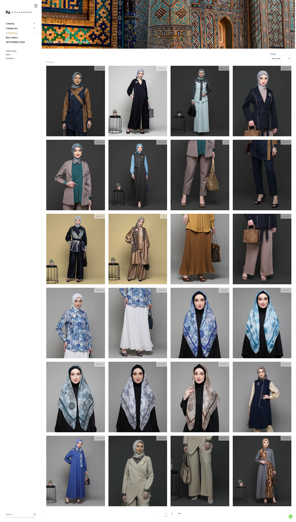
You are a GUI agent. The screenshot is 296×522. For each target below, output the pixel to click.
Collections (58, 32)
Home (48, 32)
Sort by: (273, 54)
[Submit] (34, 514)
